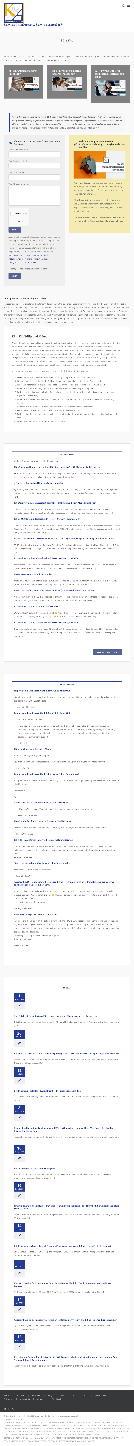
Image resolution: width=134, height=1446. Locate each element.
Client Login (57, 1399)
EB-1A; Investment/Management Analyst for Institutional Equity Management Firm (55, 502)
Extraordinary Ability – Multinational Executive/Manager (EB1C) (46, 558)
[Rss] (13, 1409)
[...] (18, 497)
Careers (40, 1399)
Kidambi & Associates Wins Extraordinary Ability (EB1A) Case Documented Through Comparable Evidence (66, 1053)
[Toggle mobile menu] (128, 5)
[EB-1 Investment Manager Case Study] (24, 79)
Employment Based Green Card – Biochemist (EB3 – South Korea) (46, 774)
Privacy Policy (18, 1419)
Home (6, 1395)
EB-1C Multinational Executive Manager (34, 749)
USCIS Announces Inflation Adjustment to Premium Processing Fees (47, 1090)
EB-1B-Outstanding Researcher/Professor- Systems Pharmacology (47, 518)
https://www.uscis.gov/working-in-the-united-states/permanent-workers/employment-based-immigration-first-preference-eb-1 (29, 259)
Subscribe (8, 1399)
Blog (50, 1395)
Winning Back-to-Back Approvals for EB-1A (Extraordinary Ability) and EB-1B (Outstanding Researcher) (65, 1319)
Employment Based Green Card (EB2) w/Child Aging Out (42, 690)
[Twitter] (5, 1409)
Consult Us (25, 1399)
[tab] (67, 454)
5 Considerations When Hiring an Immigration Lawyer (41, 483)
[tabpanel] (67, 550)
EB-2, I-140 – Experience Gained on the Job (35, 914)
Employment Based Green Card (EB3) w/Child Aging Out (42, 713)
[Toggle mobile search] (123, 5)
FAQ (86, 1395)
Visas (62, 1395)
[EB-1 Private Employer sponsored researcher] (110, 82)
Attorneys (36, 1395)
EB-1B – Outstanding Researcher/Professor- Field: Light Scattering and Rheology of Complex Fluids (64, 538)
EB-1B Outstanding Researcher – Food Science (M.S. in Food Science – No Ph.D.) (54, 590)
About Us (21, 1395)
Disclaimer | (8, 1419)
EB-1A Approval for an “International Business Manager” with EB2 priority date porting (57, 467)
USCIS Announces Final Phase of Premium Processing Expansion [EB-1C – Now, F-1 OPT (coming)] (62, 1246)
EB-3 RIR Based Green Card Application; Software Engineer (43, 839)
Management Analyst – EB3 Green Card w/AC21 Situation (42, 863)
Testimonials (100, 1395)
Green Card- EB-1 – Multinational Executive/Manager (41, 802)
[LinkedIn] (9, 1409)
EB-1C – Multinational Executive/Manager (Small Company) (43, 821)
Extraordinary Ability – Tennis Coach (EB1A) (36, 606)
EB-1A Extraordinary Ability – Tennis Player (36, 574)
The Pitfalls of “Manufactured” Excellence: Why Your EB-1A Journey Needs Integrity (55, 1016)
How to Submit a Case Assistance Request (34, 1168)
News (74, 1395)
